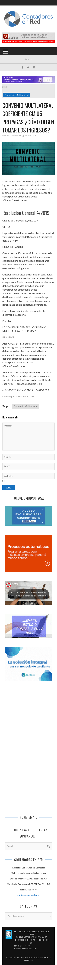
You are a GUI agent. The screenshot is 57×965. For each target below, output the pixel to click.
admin (28, 135)
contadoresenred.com (28, 895)
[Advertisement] (28, 717)
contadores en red (29, 957)
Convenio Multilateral (16, 94)
